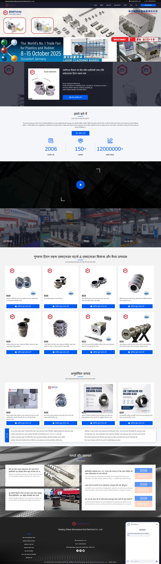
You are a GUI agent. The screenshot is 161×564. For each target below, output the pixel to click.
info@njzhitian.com (136, 1)
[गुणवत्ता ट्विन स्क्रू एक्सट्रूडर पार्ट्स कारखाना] (80, 35)
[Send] (156, 561)
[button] (3, 33)
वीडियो (101, 5)
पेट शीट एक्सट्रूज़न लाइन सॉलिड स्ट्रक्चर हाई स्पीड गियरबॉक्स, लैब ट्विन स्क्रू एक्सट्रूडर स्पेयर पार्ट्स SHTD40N (113, 438)
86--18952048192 (151, 1)
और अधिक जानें (80, 133)
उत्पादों (95, 5)
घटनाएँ (125, 5)
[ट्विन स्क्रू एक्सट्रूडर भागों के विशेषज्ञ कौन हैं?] (80, 184)
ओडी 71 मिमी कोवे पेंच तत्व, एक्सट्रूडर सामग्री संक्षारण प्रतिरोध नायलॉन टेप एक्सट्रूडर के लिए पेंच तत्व (110, 435)
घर (90, 5)
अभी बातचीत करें (148, 5)
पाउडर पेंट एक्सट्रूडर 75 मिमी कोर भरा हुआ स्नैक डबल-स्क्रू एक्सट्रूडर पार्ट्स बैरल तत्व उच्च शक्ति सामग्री (111, 432)
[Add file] (128, 561)
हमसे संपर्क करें (117, 5)
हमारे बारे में (108, 5)
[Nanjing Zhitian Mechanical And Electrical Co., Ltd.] (10, 5)
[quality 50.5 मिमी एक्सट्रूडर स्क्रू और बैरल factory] (60, 282)
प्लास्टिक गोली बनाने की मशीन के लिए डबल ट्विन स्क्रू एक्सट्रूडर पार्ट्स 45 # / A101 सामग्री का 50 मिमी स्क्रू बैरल (40, 432)
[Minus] (157, 524)
